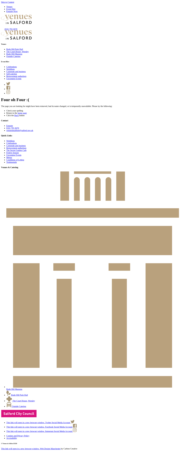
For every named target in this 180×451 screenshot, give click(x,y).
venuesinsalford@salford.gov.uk (19, 130)
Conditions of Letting (15, 160)
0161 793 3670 (10, 29)
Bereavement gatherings (16, 76)
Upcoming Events (13, 79)
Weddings (10, 69)
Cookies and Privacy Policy (17, 436)
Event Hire (10, 9)
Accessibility (11, 438)
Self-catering (11, 74)
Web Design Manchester (31, 449)
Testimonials (11, 162)
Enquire (9, 126)
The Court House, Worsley (17, 51)
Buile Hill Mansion (14, 54)
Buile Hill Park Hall (14, 49)
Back (16, 115)
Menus (9, 157)
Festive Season (12, 153)
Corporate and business (16, 71)
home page (22, 113)
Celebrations (11, 67)
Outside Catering (13, 56)
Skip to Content (7, 2)
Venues (9, 7)
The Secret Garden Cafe (16, 150)
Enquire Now (12, 11)
